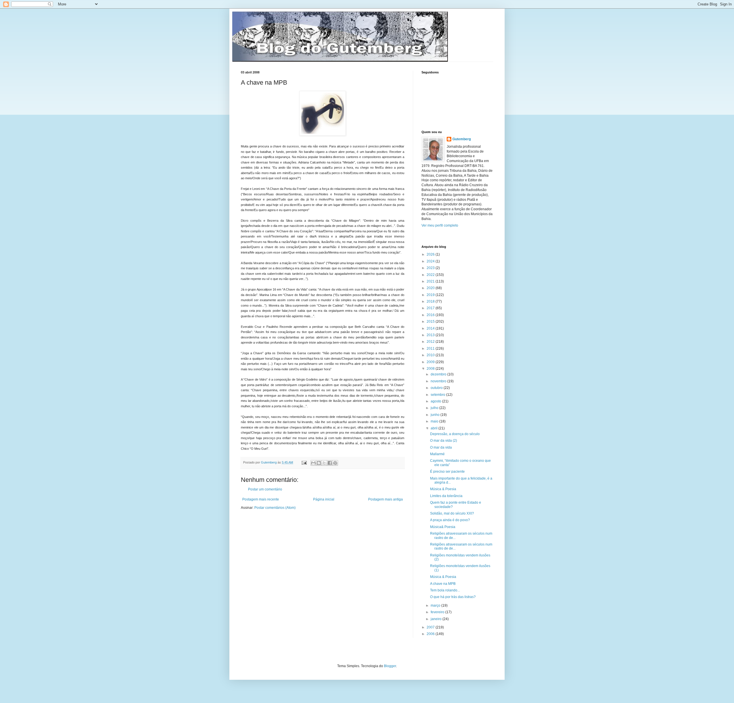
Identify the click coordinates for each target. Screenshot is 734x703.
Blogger (390, 666)
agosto (436, 401)
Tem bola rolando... (445, 590)
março (436, 605)
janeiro (436, 619)
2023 (431, 268)
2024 (431, 261)
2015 (431, 322)
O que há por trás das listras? (453, 597)
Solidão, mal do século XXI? (452, 513)
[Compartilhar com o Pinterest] (335, 463)
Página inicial (323, 499)
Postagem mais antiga (385, 499)
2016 (431, 315)
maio (435, 421)
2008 (431, 369)
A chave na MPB (443, 584)
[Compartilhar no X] (324, 463)
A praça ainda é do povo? (450, 520)
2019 (431, 295)
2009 (431, 362)
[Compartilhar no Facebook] (330, 463)
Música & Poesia (443, 489)
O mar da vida (441, 447)
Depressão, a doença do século (455, 434)
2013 (431, 335)
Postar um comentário (265, 489)
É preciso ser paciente (447, 472)
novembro (439, 381)
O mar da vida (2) (443, 441)
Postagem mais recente (260, 499)
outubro (437, 388)
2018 (431, 301)
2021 (431, 281)
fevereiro (438, 612)
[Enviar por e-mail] (313, 463)
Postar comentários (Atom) (275, 508)
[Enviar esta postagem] (304, 462)
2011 (431, 348)
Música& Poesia (442, 527)
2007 (431, 627)
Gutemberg (461, 139)
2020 (431, 288)
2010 (431, 355)
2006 (431, 634)
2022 (431, 275)
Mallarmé (437, 454)
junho (435, 415)
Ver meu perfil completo (439, 225)
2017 (431, 308)
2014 (431, 328)
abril (434, 428)
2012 (431, 342)
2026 (431, 254)
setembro (438, 395)
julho (435, 408)
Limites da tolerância (446, 496)
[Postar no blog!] (319, 463)
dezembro (439, 374)
